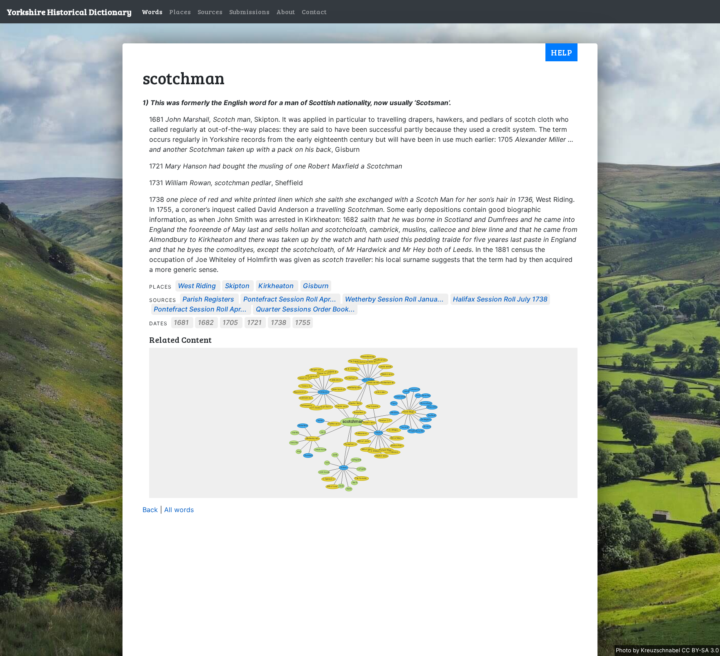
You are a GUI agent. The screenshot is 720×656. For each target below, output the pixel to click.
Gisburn (316, 286)
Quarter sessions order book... (305, 309)
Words (152, 11)
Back (150, 509)
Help (561, 52)
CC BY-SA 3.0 (700, 650)
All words (179, 509)
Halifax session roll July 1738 (500, 299)
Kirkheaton (276, 286)
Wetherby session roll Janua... (394, 299)
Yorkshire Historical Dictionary (69, 12)
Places (180, 11)
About (285, 11)
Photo (624, 650)
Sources (210, 11)
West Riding (197, 286)
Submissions (249, 11)
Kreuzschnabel (661, 650)
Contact (314, 11)
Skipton (237, 286)
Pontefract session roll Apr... (289, 299)
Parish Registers (208, 299)
